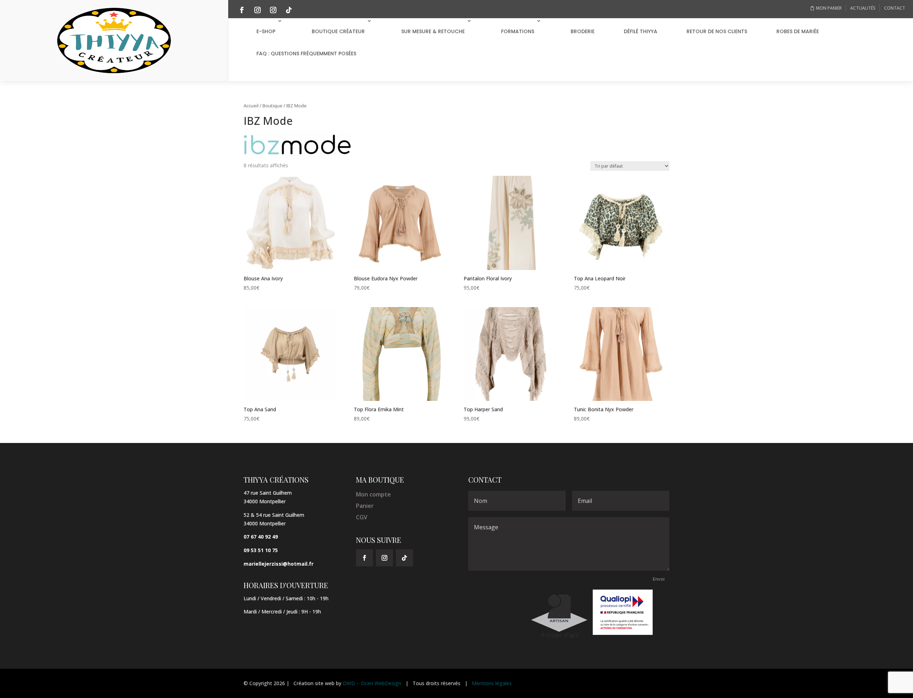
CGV (361, 517)
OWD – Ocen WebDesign (372, 683)
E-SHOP (265, 31)
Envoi (659, 579)
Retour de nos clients (717, 31)
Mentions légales (492, 683)
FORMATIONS (517, 31)
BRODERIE (583, 31)
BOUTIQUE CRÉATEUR (338, 31)
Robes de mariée (797, 31)
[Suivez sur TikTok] (288, 10)
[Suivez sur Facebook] (241, 10)
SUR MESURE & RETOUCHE (433, 31)
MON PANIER (829, 8)
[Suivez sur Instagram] (257, 10)
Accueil (251, 105)
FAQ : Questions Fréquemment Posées (306, 53)
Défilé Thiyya (640, 31)
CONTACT (894, 8)
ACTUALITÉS (863, 8)
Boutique (272, 105)
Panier (365, 506)
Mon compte (373, 494)
